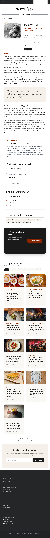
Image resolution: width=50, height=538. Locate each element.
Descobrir (4, 493)
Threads (37, 42)
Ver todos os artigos (25, 438)
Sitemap (46, 528)
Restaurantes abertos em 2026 (9, 489)
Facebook (37, 45)
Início (5, 22)
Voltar (24, 535)
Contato (28, 49)
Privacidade (5, 511)
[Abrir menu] (24, 1)
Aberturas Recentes (6, 491)
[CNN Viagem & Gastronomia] (6, 481)
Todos (6, 269)
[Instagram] (3, 481)
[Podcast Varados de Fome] (9, 481)
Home (4, 18)
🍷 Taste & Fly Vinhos (7, 521)
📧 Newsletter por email (7, 523)
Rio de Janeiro (22, 269)
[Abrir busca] (44, 2)
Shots (3, 495)
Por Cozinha (5, 500)
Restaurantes (31, 269)
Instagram (29, 42)
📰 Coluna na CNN (6, 519)
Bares (39, 269)
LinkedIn (29, 45)
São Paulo (13, 269)
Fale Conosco (5, 509)
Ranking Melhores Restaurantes (9, 487)
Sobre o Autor (5, 505)
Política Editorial (6, 507)
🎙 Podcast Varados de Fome (8, 517)
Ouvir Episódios (36, 240)
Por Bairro (4, 498)
